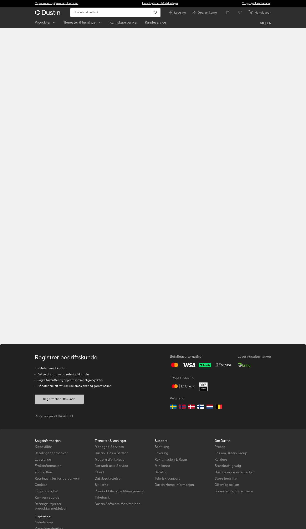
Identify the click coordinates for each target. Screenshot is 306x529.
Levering (161, 453)
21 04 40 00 (63, 416)
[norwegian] (182, 407)
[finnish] (200, 407)
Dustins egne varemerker (234, 472)
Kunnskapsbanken (123, 22)
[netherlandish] (209, 407)
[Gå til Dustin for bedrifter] (48, 12)
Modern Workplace (109, 459)
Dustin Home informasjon (174, 485)
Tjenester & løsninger (80, 22)
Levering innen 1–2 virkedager (160, 3)
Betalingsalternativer (51, 453)
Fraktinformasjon (48, 466)
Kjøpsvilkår (43, 447)
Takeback (102, 497)
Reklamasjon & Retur (171, 459)
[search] (155, 12)
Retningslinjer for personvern (57, 478)
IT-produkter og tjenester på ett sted (56, 3)
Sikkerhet (102, 485)
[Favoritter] (240, 12)
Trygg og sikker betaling (256, 3)
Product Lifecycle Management (119, 491)
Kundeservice (155, 22)
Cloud (99, 472)
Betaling (161, 472)
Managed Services (109, 447)
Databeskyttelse (108, 478)
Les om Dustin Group (231, 453)
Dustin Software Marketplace (117, 504)
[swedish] (173, 407)
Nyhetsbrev (44, 522)
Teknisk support (167, 478)
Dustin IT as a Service (111, 453)
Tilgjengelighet (46, 491)
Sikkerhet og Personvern (234, 491)
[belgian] (219, 407)
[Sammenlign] (227, 12)
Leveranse (43, 459)
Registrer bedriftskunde (59, 399)
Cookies (41, 485)
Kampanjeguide (47, 497)
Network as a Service (111, 466)
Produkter (43, 22)
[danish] (191, 407)
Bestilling (162, 447)
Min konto (162, 466)
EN (269, 23)
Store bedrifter (226, 478)
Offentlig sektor (227, 485)
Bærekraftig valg (228, 466)
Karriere (221, 459)
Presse (220, 447)
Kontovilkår (43, 472)
